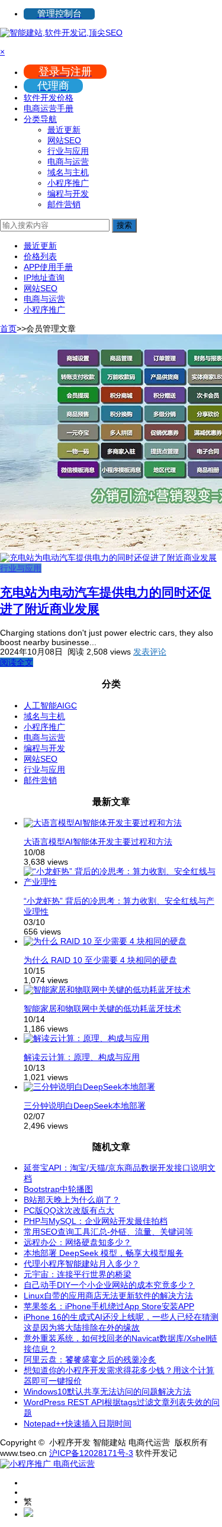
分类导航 (40, 119)
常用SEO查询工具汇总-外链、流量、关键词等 (108, 1231)
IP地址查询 (44, 277)
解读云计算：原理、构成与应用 (82, 1057)
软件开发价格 (48, 97)
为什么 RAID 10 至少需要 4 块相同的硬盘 (100, 960)
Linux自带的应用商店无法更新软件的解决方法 (108, 1295)
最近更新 (64, 129)
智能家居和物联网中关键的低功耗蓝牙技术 (102, 1008)
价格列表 (40, 256)
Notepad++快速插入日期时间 (77, 1423)
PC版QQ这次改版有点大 (69, 1210)
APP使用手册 (48, 267)
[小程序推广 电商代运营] (47, 1463)
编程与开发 (68, 193)
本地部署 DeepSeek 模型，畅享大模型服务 (104, 1253)
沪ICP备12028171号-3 (91, 1453)
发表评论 (149, 651)
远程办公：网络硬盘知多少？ (77, 1242)
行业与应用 (68, 151)
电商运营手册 (48, 108)
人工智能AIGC (50, 705)
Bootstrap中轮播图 (58, 1189)
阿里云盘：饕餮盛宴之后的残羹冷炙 (90, 1359)
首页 (8, 328)
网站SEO (64, 140)
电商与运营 (68, 161)
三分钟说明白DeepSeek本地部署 (85, 1105)
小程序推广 (68, 183)
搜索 (124, 225)
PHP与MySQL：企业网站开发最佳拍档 (96, 1221)
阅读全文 (16, 662)
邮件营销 (64, 204)
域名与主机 (68, 172)
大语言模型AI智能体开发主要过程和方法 (98, 841)
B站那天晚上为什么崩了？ (72, 1199)
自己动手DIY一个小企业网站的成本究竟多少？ (109, 1285)
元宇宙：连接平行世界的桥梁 (77, 1274)
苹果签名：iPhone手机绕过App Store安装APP (109, 1306)
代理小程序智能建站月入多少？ (82, 1263)
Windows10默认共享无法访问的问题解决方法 (107, 1391)
